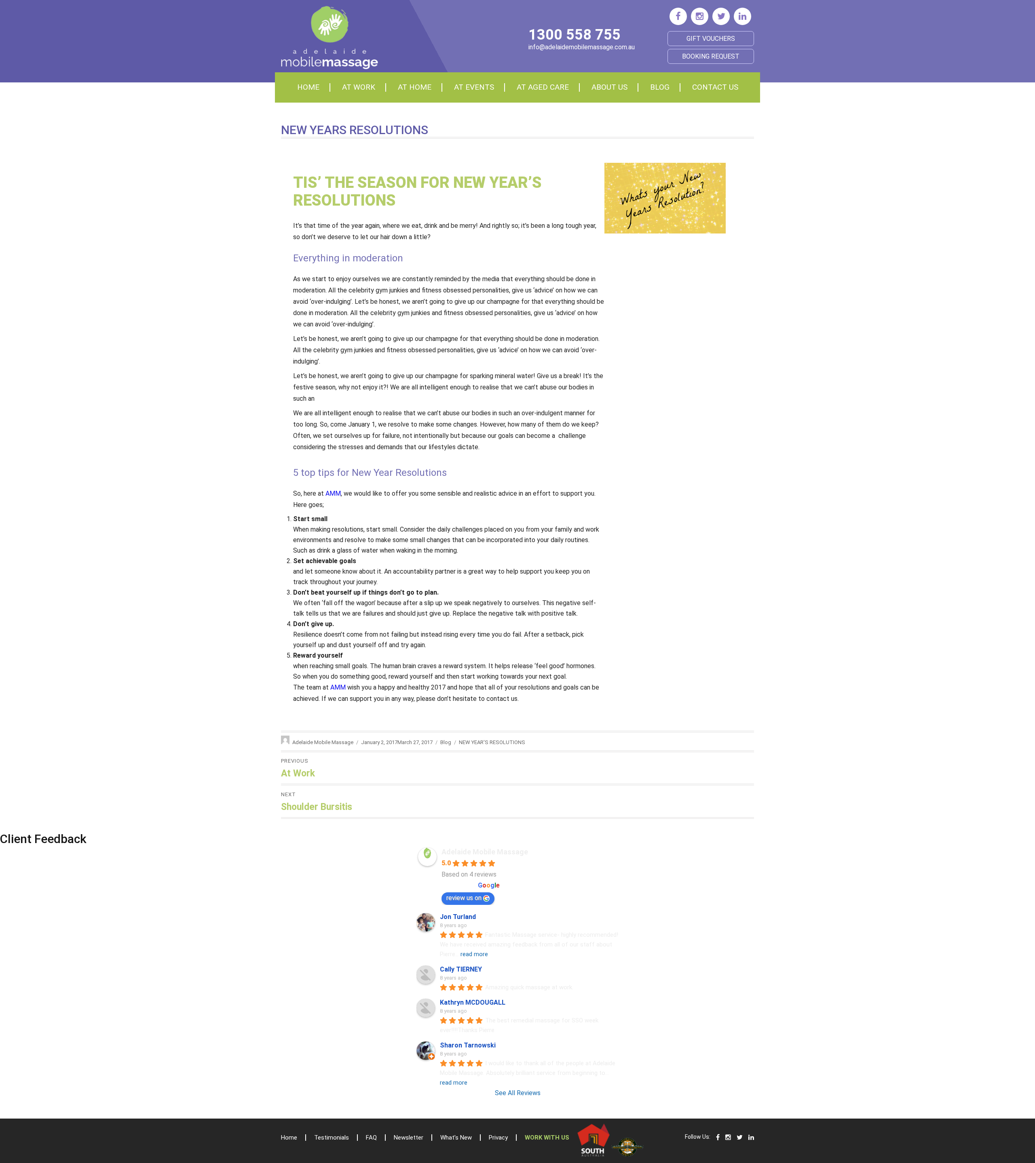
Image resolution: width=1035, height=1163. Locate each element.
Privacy (498, 1137)
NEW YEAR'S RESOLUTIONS (492, 742)
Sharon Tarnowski (468, 1045)
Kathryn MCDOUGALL (472, 1002)
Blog (660, 87)
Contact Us (715, 87)
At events (474, 87)
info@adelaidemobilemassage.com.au (581, 47)
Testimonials (331, 1137)
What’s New (456, 1137)
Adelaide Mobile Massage (322, 742)
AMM (333, 493)
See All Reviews (518, 1093)
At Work (358, 87)
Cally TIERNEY (461, 969)
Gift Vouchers (710, 38)
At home (414, 87)
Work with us (547, 1137)
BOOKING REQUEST (710, 56)
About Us (609, 87)
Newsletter (408, 1137)
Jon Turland (458, 917)
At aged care (543, 87)
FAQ (371, 1137)
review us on (464, 898)
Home (308, 87)
